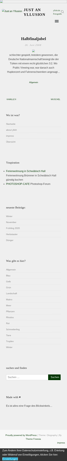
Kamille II (11, 99)
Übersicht (10, 142)
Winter (9, 216)
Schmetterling (13, 329)
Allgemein (33, 82)
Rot (8, 323)
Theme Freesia (33, 439)
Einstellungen (10, 459)
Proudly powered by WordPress (21, 435)
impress (10, 136)
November (11, 222)
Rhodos (10, 317)
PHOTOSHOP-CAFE (18, 184)
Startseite (10, 124)
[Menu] (56, 21)
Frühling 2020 (13, 228)
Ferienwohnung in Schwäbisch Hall (25, 171)
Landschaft (11, 293)
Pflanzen (10, 311)
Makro (9, 299)
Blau (8, 275)
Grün (8, 287)
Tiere (8, 335)
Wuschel (55, 99)
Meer (8, 305)
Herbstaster (12, 234)
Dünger (9, 240)
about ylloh (11, 130)
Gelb (8, 281)
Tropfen (10, 341)
